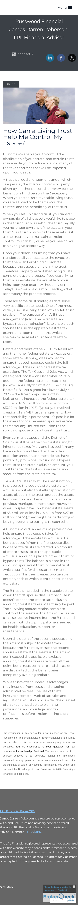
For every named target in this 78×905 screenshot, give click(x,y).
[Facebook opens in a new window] (61, 60)
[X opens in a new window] (72, 60)
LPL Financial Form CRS (17, 811)
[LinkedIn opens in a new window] (50, 60)
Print (11, 84)
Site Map (6, 887)
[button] (64, 7)
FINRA (29, 832)
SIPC (37, 832)
